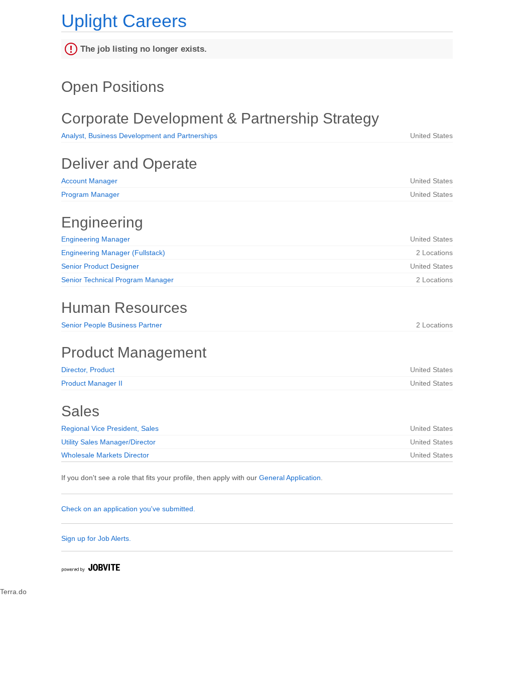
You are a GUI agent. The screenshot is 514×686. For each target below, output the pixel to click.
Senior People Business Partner (111, 325)
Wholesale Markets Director (105, 455)
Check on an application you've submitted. (128, 509)
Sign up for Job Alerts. (96, 538)
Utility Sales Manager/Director (108, 442)
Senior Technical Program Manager (117, 280)
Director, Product (87, 370)
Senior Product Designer (100, 266)
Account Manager (89, 181)
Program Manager (90, 194)
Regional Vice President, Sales (110, 428)
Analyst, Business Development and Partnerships (139, 136)
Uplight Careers (124, 21)
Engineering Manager (95, 239)
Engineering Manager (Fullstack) (113, 253)
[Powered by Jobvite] (90, 569)
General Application (290, 478)
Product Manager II (91, 383)
